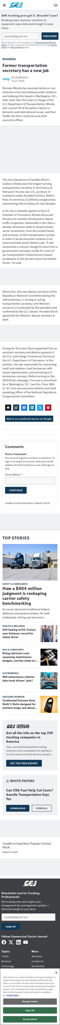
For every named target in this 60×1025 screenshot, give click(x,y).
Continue (15, 490)
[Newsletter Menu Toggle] (56, 5)
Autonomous (10, 673)
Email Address (13, 474)
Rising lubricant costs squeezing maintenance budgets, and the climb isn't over (19, 657)
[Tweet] (40, 408)
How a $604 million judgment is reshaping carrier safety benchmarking (24, 596)
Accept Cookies (30, 1019)
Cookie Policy (13, 995)
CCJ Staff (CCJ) (19, 77)
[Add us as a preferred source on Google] (16, 408)
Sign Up (11, 926)
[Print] (8, 408)
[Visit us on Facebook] (4, 941)
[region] (30, 996)
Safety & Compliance (15, 584)
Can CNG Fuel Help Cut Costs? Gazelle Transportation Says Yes (29, 794)
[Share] (24, 408)
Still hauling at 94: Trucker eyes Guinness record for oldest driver (19, 633)
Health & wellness (13, 626)
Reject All (30, 1010)
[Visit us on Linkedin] (18, 941)
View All (42, 808)
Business (9, 59)
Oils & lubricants (13, 649)
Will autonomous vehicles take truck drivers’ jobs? (18, 678)
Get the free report (24, 763)
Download (17, 808)
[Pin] (48, 408)
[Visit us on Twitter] (11, 941)
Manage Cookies (30, 1001)
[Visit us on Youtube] (25, 941)
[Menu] (4, 5)
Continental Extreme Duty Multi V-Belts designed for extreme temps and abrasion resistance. (20, 704)
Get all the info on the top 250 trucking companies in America (29, 737)
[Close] (56, 972)
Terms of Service (17, 47)
